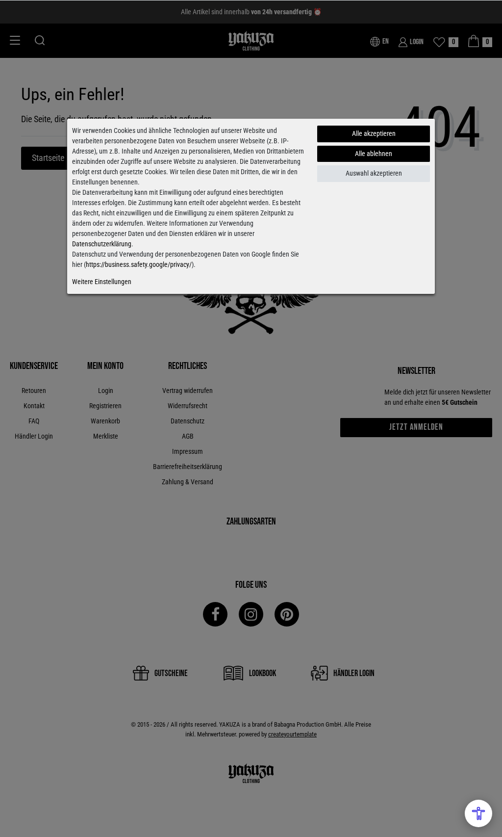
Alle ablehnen (373, 153)
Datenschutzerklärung (101, 244)
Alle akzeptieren (374, 133)
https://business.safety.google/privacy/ (139, 264)
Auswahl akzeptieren (374, 173)
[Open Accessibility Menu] (478, 813)
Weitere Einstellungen (101, 282)
